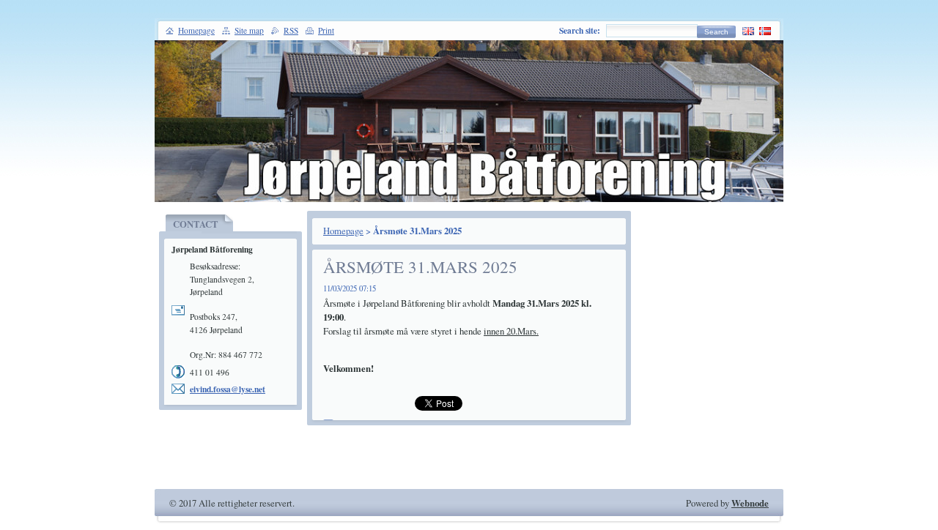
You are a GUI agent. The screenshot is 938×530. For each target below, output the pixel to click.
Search (716, 32)
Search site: (579, 30)
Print (326, 30)
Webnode (750, 503)
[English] (748, 31)
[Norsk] (765, 31)
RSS (291, 30)
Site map (249, 30)
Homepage (343, 230)
